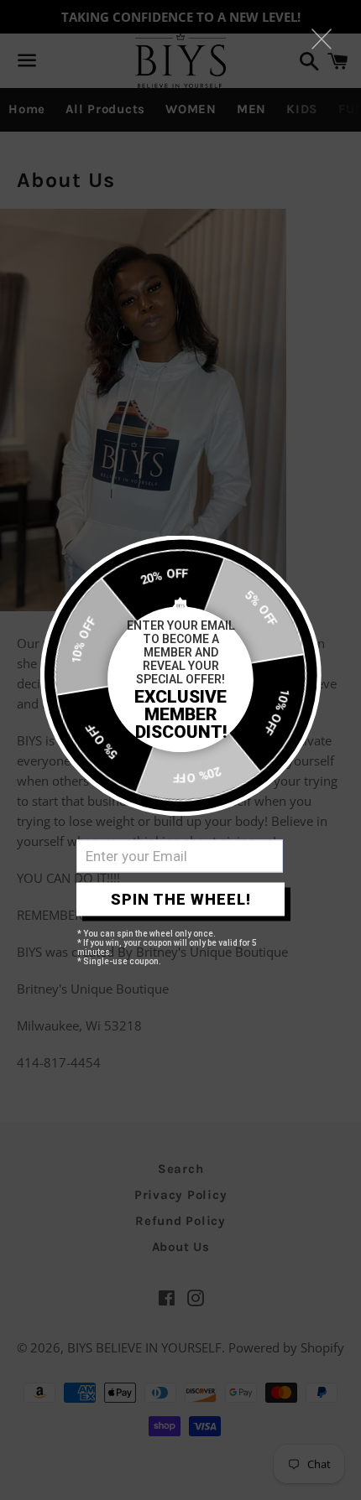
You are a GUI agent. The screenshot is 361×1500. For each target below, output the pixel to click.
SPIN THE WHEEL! (181, 899)
